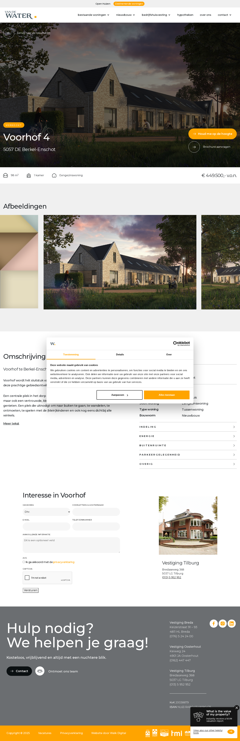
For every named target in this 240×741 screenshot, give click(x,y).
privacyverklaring (63, 562)
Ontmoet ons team (63, 671)
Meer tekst (11, 423)
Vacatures (44, 733)
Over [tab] (169, 354)
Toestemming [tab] (71, 354)
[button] (94, 15)
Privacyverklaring (71, 733)
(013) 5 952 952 (171, 577)
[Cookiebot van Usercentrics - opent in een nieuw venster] (175, 343)
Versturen (30, 590)
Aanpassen (117, 394)
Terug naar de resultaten (33, 33)
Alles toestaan (167, 394)
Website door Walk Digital (108, 733)
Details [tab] (120, 354)
